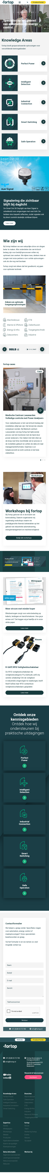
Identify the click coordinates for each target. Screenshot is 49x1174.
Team (26, 1129)
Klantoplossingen (9, 1147)
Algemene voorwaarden (11, 1155)
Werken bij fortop (30, 1132)
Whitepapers (7, 1129)
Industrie (32, 335)
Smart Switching (9, 1108)
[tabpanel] (24, 193)
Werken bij (28, 1152)
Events (26, 1135)
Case (39, 371)
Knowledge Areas (9, 1094)
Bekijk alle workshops (24, 538)
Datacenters (12, 335)
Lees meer (9, 223)
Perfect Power (8, 1097)
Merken (5, 1135)
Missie (26, 1126)
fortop (26, 1123)
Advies (5, 1126)
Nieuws (38, 639)
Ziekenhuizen (34, 325)
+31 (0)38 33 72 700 (19, 1029)
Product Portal (38, 2)
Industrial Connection (10, 1105)
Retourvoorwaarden (10, 1161)
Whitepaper (36, 581)
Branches (28, 1094)
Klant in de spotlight (10, 1144)
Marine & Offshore (15, 325)
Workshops (36, 475)
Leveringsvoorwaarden (11, 1158)
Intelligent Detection (10, 1102)
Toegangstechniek (36, 330)
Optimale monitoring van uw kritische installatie (14, 302)
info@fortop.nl (37, 1029)
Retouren (6, 1164)
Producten (7, 1138)
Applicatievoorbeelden (11, 1141)
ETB (30, 320)
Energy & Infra (13, 330)
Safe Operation (8, 1100)
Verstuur (25, 1020)
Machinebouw (13, 320)
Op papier (27, 1141)
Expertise (6, 1123)
